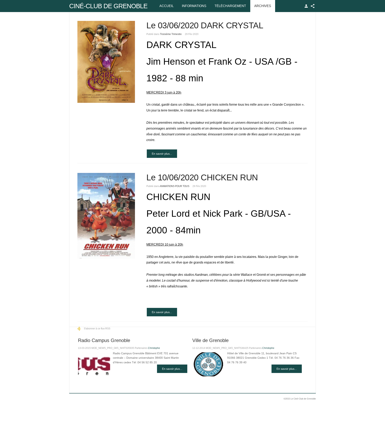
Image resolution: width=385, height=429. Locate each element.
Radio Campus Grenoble (104, 340)
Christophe (154, 348)
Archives (262, 6)
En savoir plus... (162, 153)
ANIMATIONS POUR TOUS (174, 186)
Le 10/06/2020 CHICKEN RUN (202, 177)
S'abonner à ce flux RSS (97, 328)
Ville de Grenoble (210, 340)
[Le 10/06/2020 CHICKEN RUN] (106, 216)
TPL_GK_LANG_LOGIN (306, 6)
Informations (194, 6)
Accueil (166, 6)
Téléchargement (230, 6)
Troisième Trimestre (171, 34)
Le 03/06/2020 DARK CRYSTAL (204, 25)
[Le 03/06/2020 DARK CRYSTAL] (106, 62)
